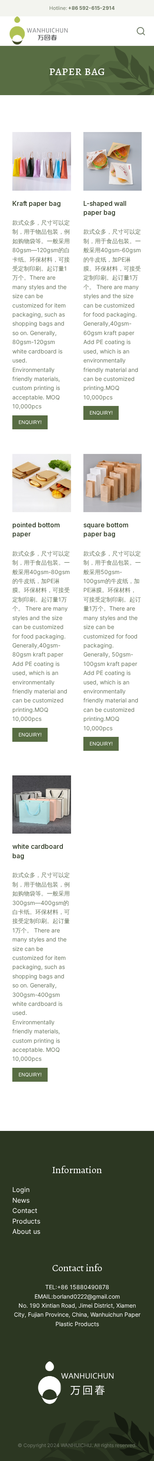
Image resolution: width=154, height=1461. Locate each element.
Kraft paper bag (36, 203)
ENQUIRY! (29, 422)
